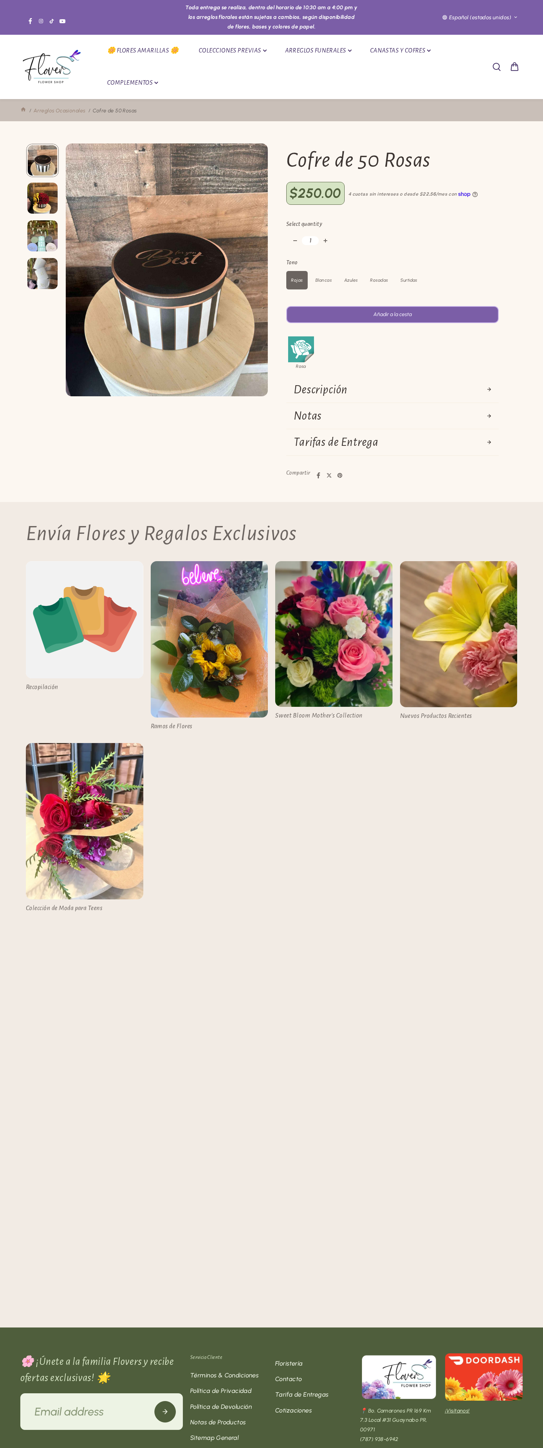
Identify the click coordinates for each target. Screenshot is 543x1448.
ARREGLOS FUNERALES (315, 50)
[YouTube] (62, 21)
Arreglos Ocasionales (59, 111)
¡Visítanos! (457, 1410)
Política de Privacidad (221, 1390)
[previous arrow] (80, 271)
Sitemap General (214, 1437)
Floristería (289, 1363)
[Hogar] (23, 110)
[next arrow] (253, 271)
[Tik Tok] (51, 21)
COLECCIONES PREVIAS (230, 50)
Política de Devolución (221, 1406)
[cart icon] (514, 67)
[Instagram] (41, 21)
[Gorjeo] (329, 475)
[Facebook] (30, 21)
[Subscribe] (165, 1411)
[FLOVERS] (51, 67)
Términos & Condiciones (224, 1375)
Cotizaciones (293, 1410)
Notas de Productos (218, 1422)
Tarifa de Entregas (302, 1394)
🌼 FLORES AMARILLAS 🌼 (142, 50)
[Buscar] (496, 67)
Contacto (288, 1379)
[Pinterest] (339, 475)
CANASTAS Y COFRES (398, 50)
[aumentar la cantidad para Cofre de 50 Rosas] (325, 240)
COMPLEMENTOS (130, 82)
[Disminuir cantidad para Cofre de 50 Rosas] (295, 240)
